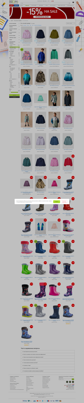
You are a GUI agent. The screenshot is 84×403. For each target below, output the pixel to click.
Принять (56, 201)
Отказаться (64, 202)
